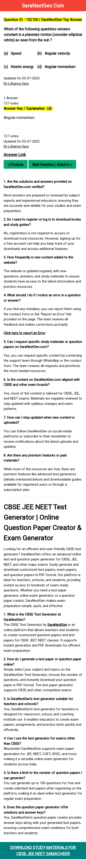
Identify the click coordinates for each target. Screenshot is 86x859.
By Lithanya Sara (16, 83)
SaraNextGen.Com (43, 5)
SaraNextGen (57, 625)
